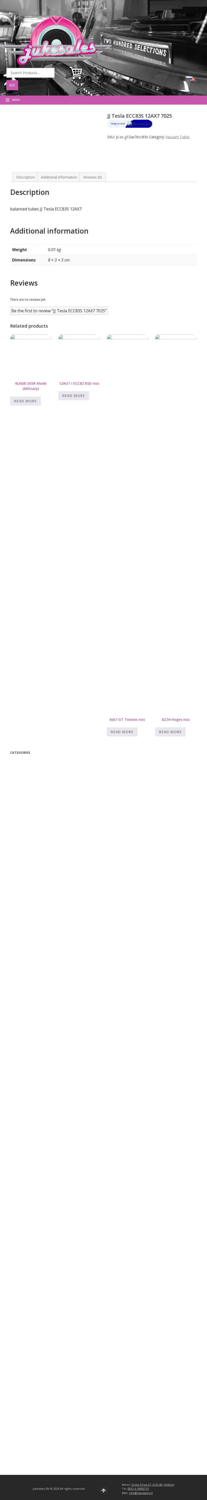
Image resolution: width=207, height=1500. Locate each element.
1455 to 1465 (30, 1096)
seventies (30, 884)
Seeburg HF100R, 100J (38, 1284)
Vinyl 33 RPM (31, 832)
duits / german (34, 917)
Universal (26, 980)
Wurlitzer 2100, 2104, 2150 (41, 1160)
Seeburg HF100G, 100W (39, 1290)
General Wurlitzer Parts (38, 1232)
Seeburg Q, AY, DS (35, 1264)
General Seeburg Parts (38, 1323)
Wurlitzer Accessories (34, 1426)
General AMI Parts (35, 1394)
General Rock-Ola (34, 1083)
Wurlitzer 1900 (31, 1186)
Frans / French (33, 851)
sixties (28, 891)
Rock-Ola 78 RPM (33, 1056)
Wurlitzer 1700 (31, 1199)
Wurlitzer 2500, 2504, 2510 (41, 1134)
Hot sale (28, 871)
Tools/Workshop (33, 992)
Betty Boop (24, 763)
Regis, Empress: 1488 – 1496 (43, 1063)
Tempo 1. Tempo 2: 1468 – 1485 (46, 1043)
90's (25, 864)
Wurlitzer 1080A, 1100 (37, 1219)
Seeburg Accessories (33, 1419)
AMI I (24, 1361)
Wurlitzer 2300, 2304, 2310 (41, 1147)
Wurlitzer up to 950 (34, 1180)
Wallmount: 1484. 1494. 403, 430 (46, 1037)
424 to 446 (28, 1089)
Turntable (25, 949)
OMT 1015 (27, 1114)
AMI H (25, 1367)
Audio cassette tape (35, 826)
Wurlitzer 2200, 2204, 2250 (41, 1154)
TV (18, 801)
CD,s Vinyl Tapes (32, 820)
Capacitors (28, 1005)
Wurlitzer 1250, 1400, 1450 (40, 1212)
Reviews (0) (92, 177)
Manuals (23, 769)
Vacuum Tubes (178, 137)
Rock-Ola (26, 1031)
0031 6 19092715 (138, 1488)
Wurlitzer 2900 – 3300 (37, 1121)
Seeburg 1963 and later (39, 1310)
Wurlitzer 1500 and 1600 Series (44, 1206)
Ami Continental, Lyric (37, 1335)
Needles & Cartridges (37, 1025)
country (28, 904)
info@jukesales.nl (141, 1493)
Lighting (26, 1018)
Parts (15, 962)
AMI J (24, 1354)
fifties (27, 897)
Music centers (29, 943)
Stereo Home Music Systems (42, 1251)
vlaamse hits (32, 858)
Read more (25, 401)
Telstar (28, 845)
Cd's (23, 930)
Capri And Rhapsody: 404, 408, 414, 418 (52, 1076)
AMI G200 (28, 1374)
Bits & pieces (31, 986)
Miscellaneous (28, 973)
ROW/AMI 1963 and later (39, 1341)
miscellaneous (29, 814)
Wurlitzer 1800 (31, 1193)
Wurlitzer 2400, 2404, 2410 (41, 1140)
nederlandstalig (35, 923)
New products (26, 789)
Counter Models (32, 1239)
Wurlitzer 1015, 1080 (35, 1225)
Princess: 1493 (31, 1070)
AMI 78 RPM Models (35, 1387)
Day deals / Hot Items (33, 782)
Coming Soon (25, 776)
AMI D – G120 (31, 1381)
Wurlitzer (26, 1109)
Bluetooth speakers (32, 807)
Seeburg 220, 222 (34, 1303)
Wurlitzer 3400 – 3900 (36, 1167)
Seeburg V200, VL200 (38, 1257)
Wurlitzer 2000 (31, 1173)
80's (26, 877)
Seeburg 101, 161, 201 (38, 1316)
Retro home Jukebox (34, 936)
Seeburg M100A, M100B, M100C (46, 1270)
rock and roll (31, 910)
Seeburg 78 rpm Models (38, 1297)
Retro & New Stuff (31, 795)
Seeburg (25, 1245)
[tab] (25, 177)
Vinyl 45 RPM (31, 839)
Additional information (59, 177)
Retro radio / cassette (35, 956)
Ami (22, 1329)
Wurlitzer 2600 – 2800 (37, 1127)
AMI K (25, 1348)
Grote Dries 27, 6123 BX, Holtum (152, 1484)
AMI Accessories (30, 1412)
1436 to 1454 (30, 1102)
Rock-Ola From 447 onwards (43, 1050)
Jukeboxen (23, 1400)
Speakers (26, 999)
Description (25, 177)
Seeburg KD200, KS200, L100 (44, 1277)
